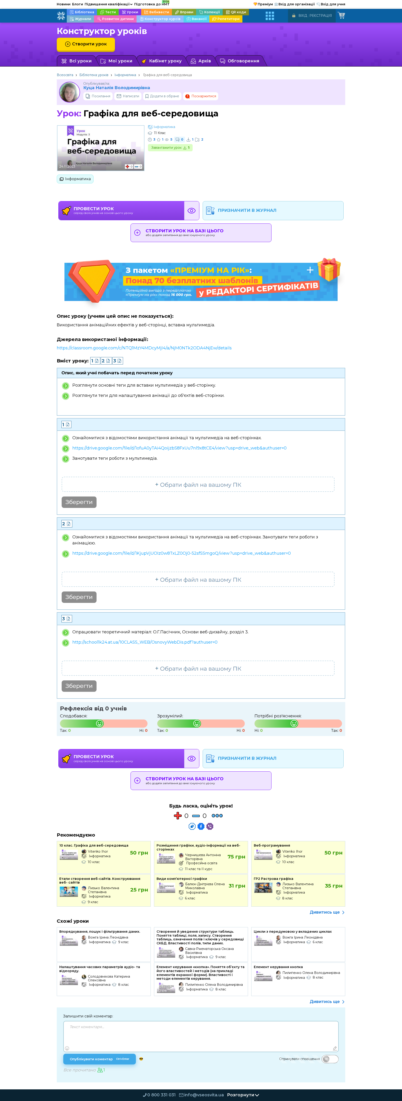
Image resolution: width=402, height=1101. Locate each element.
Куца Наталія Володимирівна (116, 87)
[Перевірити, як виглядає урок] (191, 210)
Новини (63, 4)
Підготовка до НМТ (152, 3)
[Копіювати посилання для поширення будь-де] (192, 826)
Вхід (302, 16)
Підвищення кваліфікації (109, 4)
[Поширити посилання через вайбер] (209, 826)
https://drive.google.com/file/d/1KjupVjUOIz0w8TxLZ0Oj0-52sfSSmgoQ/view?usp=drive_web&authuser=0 (181, 553)
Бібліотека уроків (93, 75)
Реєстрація (320, 16)
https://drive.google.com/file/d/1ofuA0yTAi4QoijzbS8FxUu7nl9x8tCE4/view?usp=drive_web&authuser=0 (179, 448)
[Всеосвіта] (61, 16)
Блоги (77, 4)
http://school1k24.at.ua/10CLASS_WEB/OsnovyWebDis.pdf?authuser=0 (145, 642)
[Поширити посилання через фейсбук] (201, 826)
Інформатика (125, 75)
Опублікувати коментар (99, 1059)
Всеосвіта (65, 75)
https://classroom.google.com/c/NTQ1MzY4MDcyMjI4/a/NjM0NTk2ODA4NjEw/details (144, 348)
